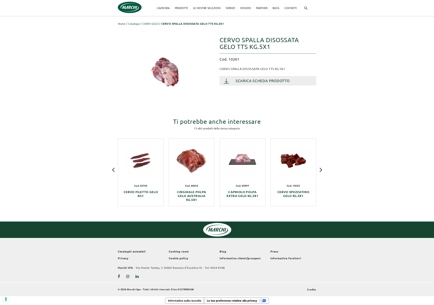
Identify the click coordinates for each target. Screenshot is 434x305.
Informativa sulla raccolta (184, 300)
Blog (223, 251)
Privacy (123, 258)
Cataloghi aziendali (132, 251)
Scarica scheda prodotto (263, 81)
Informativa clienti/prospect (240, 258)
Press (274, 251)
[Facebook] (119, 276)
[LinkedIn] (137, 276)
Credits (311, 289)
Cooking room (179, 251)
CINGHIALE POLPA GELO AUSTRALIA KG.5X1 (191, 195)
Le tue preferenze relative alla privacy (232, 300)
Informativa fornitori (285, 258)
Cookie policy (178, 258)
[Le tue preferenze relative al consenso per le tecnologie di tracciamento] (6, 299)
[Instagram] (128, 276)
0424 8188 (217, 267)
